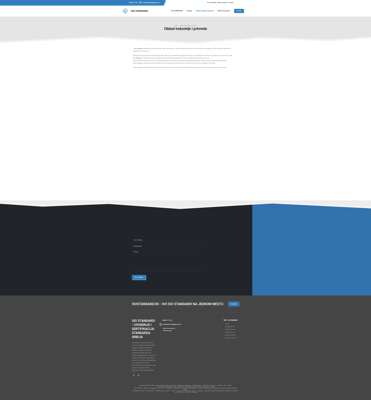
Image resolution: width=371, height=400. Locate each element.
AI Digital (221, 391)
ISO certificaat (178, 387)
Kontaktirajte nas (229, 326)
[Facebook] (237, 2)
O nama (189, 11)
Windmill (228, 391)
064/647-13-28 (133, 2)
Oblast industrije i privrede (205, 11)
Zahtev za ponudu (223, 11)
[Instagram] (243, 2)
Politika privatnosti (230, 335)
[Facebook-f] (134, 375)
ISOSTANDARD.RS (145, 304)
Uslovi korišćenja (230, 332)
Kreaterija (235, 391)
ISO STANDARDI (177, 11)
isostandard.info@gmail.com (151, 2)
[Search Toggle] (247, 11)
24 (210, 391)
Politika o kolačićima (231, 338)
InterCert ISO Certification (165, 387)
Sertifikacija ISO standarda (193, 387)
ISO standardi (197, 385)
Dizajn (207, 391)
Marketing (215, 391)
